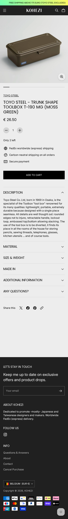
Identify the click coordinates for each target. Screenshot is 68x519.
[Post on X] (21, 308)
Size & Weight (14, 258)
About (7, 458)
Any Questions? (16, 291)
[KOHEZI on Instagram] (5, 434)
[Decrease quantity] (6, 130)
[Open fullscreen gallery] (61, 76)
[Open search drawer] (56, 10)
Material (10, 246)
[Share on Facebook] (28, 308)
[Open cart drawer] (63, 10)
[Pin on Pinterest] (35, 308)
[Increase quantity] (20, 130)
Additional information (22, 280)
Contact (8, 463)
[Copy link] (42, 308)
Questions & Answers (16, 452)
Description (13, 192)
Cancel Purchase (13, 469)
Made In (9, 269)
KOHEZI (28, 490)
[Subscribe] (60, 391)
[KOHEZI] (34, 10)
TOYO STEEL (11, 95)
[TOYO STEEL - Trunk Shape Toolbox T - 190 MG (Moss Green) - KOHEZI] (34, 49)
